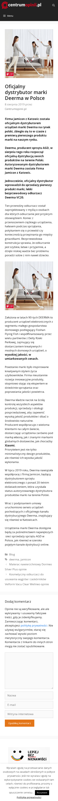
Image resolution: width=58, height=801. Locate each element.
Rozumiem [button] (42, 792)
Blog (12, 554)
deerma (14, 559)
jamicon (25, 559)
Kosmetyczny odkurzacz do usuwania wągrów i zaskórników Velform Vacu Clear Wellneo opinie (27, 579)
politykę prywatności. (34, 625)
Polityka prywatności (29, 797)
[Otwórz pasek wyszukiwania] (53, 5)
